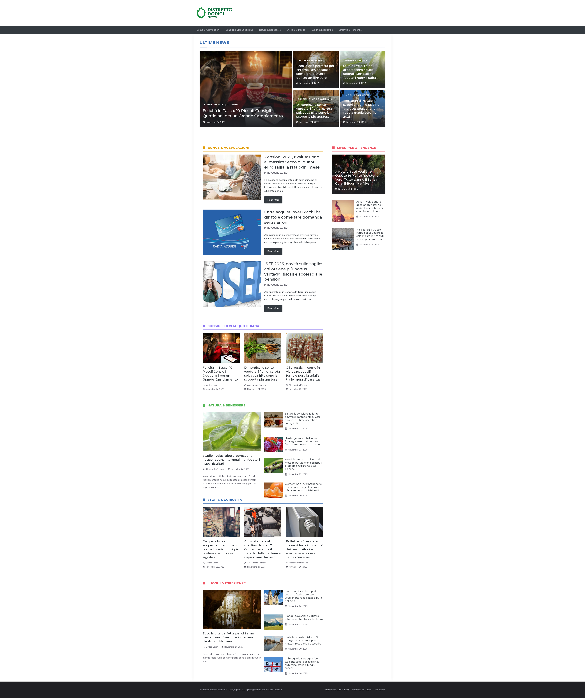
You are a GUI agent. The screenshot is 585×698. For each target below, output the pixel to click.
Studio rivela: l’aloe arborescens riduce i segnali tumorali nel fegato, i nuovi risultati (231, 459)
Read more (273, 199)
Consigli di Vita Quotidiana (239, 29)
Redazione (380, 689)
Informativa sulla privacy (336, 689)
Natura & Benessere (270, 29)
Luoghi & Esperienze (322, 29)
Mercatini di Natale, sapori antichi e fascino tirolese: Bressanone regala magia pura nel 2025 (361, 108)
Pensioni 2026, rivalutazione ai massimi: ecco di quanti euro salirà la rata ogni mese (292, 162)
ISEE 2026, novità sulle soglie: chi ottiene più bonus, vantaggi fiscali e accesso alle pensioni (293, 271)
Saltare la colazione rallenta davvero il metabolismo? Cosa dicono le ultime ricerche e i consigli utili (303, 418)
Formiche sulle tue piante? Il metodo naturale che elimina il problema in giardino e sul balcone (303, 464)
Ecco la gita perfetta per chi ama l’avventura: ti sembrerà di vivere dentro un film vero (228, 637)
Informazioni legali (362, 689)
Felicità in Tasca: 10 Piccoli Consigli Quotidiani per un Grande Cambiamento (243, 113)
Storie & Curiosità (296, 29)
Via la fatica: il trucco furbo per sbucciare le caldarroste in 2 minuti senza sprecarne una (370, 234)
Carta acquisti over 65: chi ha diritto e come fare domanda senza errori (293, 217)
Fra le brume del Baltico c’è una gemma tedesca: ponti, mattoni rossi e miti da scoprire (303, 640)
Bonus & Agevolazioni (208, 29)
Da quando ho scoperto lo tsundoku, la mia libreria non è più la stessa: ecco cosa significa (221, 549)
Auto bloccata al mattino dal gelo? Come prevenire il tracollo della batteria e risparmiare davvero (262, 549)
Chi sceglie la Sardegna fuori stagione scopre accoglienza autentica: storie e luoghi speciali (302, 663)
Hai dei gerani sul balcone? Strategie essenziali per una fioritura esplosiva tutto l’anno (303, 441)
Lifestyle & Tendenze (350, 29)
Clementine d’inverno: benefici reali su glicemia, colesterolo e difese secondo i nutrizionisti (303, 487)
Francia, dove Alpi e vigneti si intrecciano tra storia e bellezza (304, 617)
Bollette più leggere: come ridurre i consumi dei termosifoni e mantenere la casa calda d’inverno (304, 549)
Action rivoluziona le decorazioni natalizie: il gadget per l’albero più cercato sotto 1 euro (370, 206)
